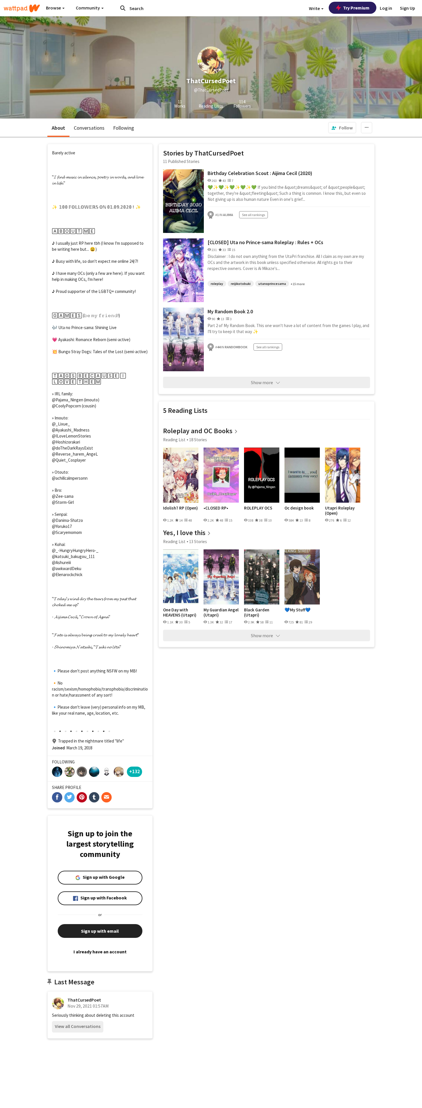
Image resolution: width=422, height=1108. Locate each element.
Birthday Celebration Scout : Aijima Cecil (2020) (260, 173)
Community (88, 8)
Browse (54, 8)
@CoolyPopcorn (66, 406)
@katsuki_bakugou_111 (73, 556)
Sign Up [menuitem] (407, 8)
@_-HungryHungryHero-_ (75, 550)
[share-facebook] (57, 797)
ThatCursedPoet (84, 999)
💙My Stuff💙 (297, 610)
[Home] (22, 8)
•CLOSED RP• (216, 508)
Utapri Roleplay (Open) (340, 511)
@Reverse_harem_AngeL (75, 454)
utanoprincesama (272, 283)
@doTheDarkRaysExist (72, 448)
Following (123, 128)
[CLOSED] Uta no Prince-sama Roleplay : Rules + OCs (265, 242)
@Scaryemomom (67, 532)
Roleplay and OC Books (198, 430)
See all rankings (253, 215)
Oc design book (299, 508)
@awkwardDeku (66, 568)
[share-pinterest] (82, 797)
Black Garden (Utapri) (256, 612)
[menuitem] (342, 127)
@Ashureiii (61, 562)
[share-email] (106, 797)
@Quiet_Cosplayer (69, 460)
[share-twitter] (69, 797)
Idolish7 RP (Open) (180, 508)
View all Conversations (77, 1026)
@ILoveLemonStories (71, 436)
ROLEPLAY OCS (258, 508)
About (58, 128)
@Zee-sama (62, 496)
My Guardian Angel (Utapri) (221, 612)
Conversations (89, 128)
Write (315, 8)
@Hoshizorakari (66, 442)
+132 (134, 771)
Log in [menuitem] (386, 8)
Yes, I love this (184, 532)
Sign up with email (100, 931)
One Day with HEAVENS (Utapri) (179, 612)
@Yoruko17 (62, 526)
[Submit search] (122, 8)
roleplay (217, 283)
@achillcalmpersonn (70, 478)
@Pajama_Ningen (67, 400)
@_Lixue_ (61, 424)
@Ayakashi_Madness (71, 430)
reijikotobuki (241, 283)
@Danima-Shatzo (67, 520)
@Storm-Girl (63, 502)
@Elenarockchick (67, 574)
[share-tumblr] (94, 797)
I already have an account (100, 952)
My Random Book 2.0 (230, 311)
